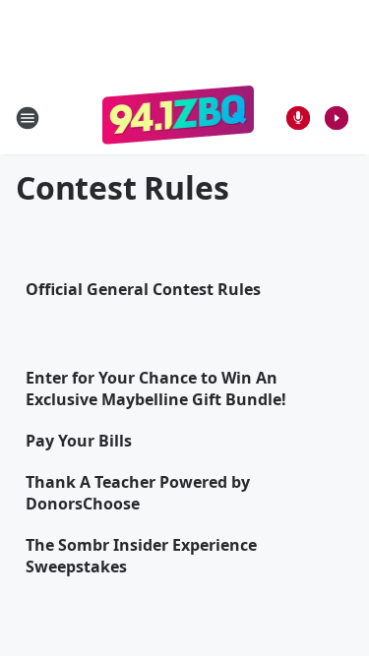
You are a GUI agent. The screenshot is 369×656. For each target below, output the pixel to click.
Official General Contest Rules (143, 289)
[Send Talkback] (298, 118)
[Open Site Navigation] (27, 118)
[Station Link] (178, 117)
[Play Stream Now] (336, 118)
